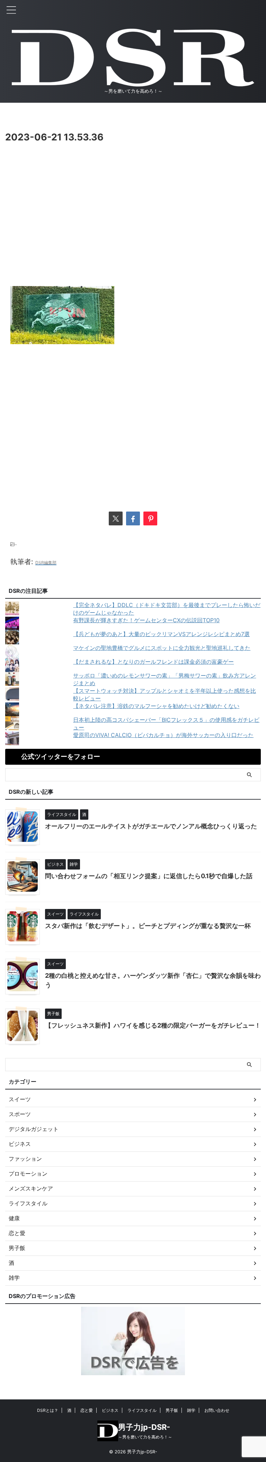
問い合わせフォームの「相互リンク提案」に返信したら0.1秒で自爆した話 (148, 876)
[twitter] (116, 518)
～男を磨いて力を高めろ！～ (145, 1437)
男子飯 (172, 1410)
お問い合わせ (216, 1410)
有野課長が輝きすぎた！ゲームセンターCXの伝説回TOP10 (146, 620)
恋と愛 (86, 1410)
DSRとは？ (47, 1410)
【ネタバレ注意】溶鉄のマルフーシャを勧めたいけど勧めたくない (156, 705)
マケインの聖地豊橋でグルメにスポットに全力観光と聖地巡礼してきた (161, 647)
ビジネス (110, 1410)
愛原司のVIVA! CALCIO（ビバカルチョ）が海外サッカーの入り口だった (163, 735)
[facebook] (133, 518)
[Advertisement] (133, 227)
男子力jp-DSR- (144, 1427)
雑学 (191, 1410)
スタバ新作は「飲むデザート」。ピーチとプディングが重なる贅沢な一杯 (148, 925)
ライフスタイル (142, 1410)
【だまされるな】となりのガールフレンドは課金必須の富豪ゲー (153, 661)
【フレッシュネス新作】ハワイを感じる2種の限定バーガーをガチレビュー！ (153, 1025)
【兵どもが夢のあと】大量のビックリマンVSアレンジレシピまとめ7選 (161, 634)
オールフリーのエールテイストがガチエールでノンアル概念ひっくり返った (151, 826)
